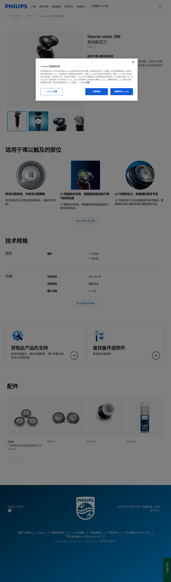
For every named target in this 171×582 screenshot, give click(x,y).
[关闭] (133, 62)
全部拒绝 (96, 91)
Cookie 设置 (51, 91)
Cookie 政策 (85, 83)
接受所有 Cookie (121, 91)
